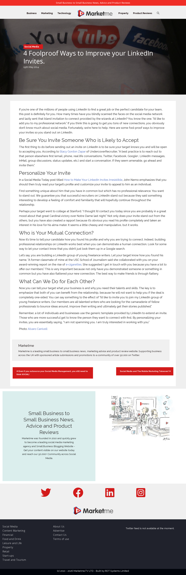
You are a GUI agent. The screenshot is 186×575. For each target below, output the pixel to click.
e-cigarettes (73, 264)
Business (32, 13)
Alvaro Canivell (37, 328)
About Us (58, 526)
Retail (6, 551)
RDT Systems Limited (117, 570)
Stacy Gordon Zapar (73, 151)
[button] (158, 13)
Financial (8, 534)
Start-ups (8, 555)
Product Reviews (142, 13)
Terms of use (61, 539)
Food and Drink (12, 539)
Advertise (58, 530)
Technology (64, 13)
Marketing (47, 13)
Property (123, 13)
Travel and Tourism (14, 559)
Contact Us (59, 534)
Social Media (31, 46)
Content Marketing (14, 530)
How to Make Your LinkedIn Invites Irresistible (93, 179)
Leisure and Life (12, 543)
